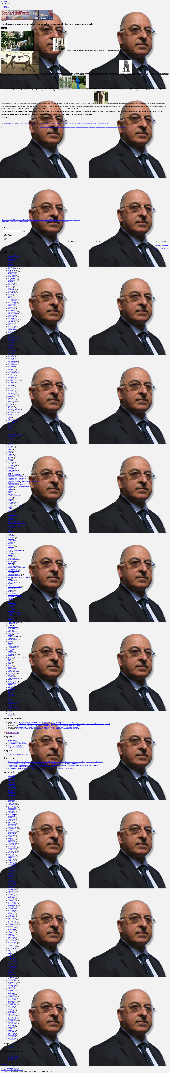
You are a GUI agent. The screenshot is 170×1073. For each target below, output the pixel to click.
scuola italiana (12, 668)
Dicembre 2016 (12, 961)
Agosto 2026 (11, 776)
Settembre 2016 (12, 966)
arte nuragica (11, 366)
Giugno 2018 (11, 932)
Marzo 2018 (11, 937)
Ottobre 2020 (11, 888)
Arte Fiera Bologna (13, 337)
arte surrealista (12, 390)
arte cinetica (14, 320)
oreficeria (10, 615)
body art (10, 411)
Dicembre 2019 (12, 904)
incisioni (13, 465)
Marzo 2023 (11, 841)
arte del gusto (11, 316)
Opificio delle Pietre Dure (15, 614)
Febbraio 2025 (12, 804)
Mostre (119, 127)
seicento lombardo (13, 671)
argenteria (14, 299)
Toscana (10, 700)
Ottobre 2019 (11, 907)
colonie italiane (12, 440)
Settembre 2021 (12, 870)
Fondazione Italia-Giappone (15, 479)
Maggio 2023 (11, 838)
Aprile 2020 (11, 897)
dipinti (9, 452)
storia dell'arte (11, 692)
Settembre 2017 (12, 947)
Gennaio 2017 (12, 960)
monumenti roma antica (14, 587)
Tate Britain (11, 695)
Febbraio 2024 (12, 824)
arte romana (11, 382)
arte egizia (10, 324)
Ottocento (10, 617)
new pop (10, 606)
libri (9, 534)
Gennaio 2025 (12, 806)
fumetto (10, 491)
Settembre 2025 (12, 793)
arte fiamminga (12, 336)
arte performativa (12, 372)
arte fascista (11, 332)
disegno (10, 454)
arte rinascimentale (13, 380)
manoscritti (11, 558)
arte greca (10, 347)
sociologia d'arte (12, 681)
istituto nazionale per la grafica (16, 523)
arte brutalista (11, 310)
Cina (9, 430)
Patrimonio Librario (13, 622)
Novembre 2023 (12, 828)
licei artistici (11, 537)
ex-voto (10, 460)
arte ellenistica (12, 326)
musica (10, 598)
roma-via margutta (91, 123)
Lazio (9, 529)
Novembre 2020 (12, 886)
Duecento (10, 455)
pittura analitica (12, 628)
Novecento (11, 611)
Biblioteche (11, 408)
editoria (10, 457)
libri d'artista (11, 535)
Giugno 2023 (11, 836)
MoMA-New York (13, 582)
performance (11, 623)
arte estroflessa (12, 329)
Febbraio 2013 (12, 1035)
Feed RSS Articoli (6, 1070)
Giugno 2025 (11, 798)
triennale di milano (13, 703)
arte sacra (10, 387)
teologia (10, 699)
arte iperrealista (12, 352)
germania (10, 500)
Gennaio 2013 (12, 1036)
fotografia (10, 487)
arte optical (11, 369)
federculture (11, 468)
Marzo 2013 (11, 1033)
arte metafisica (12, 358)
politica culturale (12, 636)
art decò (10, 296)
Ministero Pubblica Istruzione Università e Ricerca (22, 577)
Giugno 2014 (11, 1009)
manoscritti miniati (13, 559)
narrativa (10, 599)
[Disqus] (85, 151)
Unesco (10, 705)
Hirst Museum (12, 511)
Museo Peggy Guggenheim (15, 596)
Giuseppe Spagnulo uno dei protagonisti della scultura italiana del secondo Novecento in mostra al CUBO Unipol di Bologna (43, 763)
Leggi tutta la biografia (161, 245)
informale (10, 516)
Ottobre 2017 (11, 945)
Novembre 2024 (12, 809)
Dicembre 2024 (12, 808)
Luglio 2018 (11, 931)
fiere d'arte (11, 471)
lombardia (10, 543)
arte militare (11, 360)
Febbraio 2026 (12, 785)
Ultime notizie (12, 732)
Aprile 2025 (11, 801)
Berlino (10, 406)
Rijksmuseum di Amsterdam (16, 657)
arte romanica (11, 384)
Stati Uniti (10, 686)
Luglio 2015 (11, 988)
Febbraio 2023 (12, 843)
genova (10, 499)
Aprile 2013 (11, 1031)
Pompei (10, 638)
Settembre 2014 (12, 1004)
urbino (9, 708)
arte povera (11, 376)
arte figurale (11, 339)
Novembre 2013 (12, 1020)
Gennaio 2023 (12, 844)
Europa (10, 459)
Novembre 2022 (12, 848)
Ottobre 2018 (11, 926)
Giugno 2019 (11, 913)
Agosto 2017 (11, 948)
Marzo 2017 (11, 956)
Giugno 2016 (11, 971)
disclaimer (3, 1064)
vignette (10, 715)
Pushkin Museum (13, 646)
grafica (10, 508)
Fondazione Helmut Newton (16, 478)
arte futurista (11, 342)
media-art (10, 564)
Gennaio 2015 (12, 998)
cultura (97, 127)
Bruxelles (10, 414)
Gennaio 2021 (12, 883)
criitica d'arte (92, 127)
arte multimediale (12, 364)
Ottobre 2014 (11, 1003)
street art (10, 694)
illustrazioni (11, 513)
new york (10, 607)
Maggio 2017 (11, 953)
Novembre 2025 (12, 790)
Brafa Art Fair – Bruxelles (15, 412)
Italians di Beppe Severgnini (16, 745)
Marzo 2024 (11, 822)
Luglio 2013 (11, 1027)
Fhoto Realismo (12, 470)
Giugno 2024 (11, 817)
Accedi (10, 1054)
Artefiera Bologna (13, 396)
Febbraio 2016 (12, 977)
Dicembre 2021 (12, 865)
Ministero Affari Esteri (14, 574)
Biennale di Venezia (13, 409)
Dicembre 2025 (12, 788)
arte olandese (11, 368)
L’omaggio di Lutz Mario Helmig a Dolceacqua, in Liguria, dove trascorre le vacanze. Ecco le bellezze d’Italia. (45, 722)
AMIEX (10, 267)
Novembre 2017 (12, 944)
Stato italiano (11, 689)
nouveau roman (12, 609)
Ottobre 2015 (11, 984)
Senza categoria (12, 673)
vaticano (10, 710)
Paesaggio (10, 619)
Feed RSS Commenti (17, 1070)
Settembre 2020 (12, 889)
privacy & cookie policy (7, 1066)
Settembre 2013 (12, 1023)
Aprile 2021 (11, 878)
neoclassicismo (12, 604)
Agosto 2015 (11, 987)
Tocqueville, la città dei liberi (16, 747)
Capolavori (78, 127)
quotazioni (11, 649)
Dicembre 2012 (12, 1038)
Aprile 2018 (11, 936)
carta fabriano (11, 422)
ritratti (9, 659)
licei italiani (11, 539)
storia (9, 691)
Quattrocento (11, 647)
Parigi (9, 620)
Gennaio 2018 (12, 940)
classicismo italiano (13, 436)
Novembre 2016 (12, 963)
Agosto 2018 (11, 929)
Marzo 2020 (11, 899)
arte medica (11, 356)
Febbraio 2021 (12, 881)
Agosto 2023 (11, 833)
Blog (5, 6)
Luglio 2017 (11, 950)
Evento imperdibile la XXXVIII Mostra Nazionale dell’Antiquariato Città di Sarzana (31, 766)
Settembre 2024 (12, 812)
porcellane (11, 641)
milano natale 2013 (13, 569)
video (9, 713)
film (9, 473)
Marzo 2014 (11, 1014)
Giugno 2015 (11, 990)
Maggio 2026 (11, 780)
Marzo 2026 (11, 784)
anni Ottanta (51, 127)
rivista (9, 660)
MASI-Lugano (12, 561)
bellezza (73, 127)
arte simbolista (12, 388)
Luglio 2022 (11, 854)
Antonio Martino (12, 740)
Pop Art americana (13, 639)
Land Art (10, 527)
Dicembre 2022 (12, 846)
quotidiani (10, 651)
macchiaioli (11, 548)
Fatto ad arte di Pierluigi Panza (16, 742)
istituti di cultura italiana (14, 521)
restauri (10, 655)
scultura (123, 127)
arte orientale (11, 371)
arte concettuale (12, 312)
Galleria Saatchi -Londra (15, 495)
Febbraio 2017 (12, 958)
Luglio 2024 (11, 816)
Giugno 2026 (11, 779)
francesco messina (33, 123)
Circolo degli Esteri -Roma (15, 435)
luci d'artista (11, 547)
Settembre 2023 (12, 832)
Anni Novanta (12, 273)
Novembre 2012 (12, 1039)
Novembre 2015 (12, 982)
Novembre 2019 (12, 905)
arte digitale (11, 318)
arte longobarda (12, 355)
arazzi (9, 288)
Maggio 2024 (11, 819)
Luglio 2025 (11, 796)
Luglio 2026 (11, 777)
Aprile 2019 (11, 916)
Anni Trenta (11, 281)
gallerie (10, 497)
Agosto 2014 (11, 1006)
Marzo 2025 (11, 803)
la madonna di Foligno (14, 526)
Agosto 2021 (11, 872)
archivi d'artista (12, 292)
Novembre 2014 (12, 1001)
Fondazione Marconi (13, 483)
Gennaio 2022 (12, 864)
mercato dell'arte (12, 566)
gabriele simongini (44, 123)
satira (9, 663)
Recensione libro (12, 654)
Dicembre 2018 (12, 923)
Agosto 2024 (11, 814)
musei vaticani (12, 593)
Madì (9, 551)
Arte (69, 127)
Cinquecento (11, 433)
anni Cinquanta (44, 127)
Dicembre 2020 (12, 884)
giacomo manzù (54, 123)
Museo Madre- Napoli (14, 595)
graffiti (10, 507)
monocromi (11, 585)
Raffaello (10, 652)
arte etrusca (11, 331)
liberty (9, 532)
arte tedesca (11, 392)
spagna (10, 684)
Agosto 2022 (11, 852)
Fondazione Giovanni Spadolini (17, 476)
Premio (10, 643)
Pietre (9, 625)
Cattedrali (10, 427)
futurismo (10, 494)
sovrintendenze (12, 683)
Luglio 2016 (11, 969)
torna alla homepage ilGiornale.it (10, 1068)
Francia (10, 489)
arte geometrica (12, 344)
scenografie (11, 665)
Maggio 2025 (11, 800)
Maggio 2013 (11, 1030)
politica (10, 635)
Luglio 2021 (11, 873)
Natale (9, 601)
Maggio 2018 (11, 934)
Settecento (11, 676)
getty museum (12, 502)
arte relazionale (12, 379)
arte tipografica (12, 395)
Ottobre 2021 (11, 868)
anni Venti (10, 283)
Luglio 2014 (11, 1007)
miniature (10, 572)
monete (10, 583)
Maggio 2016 (11, 972)
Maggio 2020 (11, 896)
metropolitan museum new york (17, 567)
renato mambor (81, 123)
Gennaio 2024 (12, 825)
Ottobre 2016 (11, 964)
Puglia (9, 644)
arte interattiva (12, 350)
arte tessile (11, 393)
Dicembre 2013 (12, 1019)
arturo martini (7, 123)
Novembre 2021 (12, 867)
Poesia (9, 630)
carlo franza (15, 123)
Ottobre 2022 (11, 849)
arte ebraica (11, 323)
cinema (10, 432)
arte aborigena (12, 302)
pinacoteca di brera (13, 627)
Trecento (10, 702)
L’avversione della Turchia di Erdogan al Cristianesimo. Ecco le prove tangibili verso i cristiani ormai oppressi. (50, 725)
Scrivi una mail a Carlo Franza (159, 248)
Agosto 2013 (11, 1025)
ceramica (10, 428)
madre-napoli (11, 553)
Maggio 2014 (11, 1011)
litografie (10, 542)
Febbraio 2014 (12, 1015)
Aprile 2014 (11, 1012)
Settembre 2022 (12, 851)
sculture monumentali (103, 123)
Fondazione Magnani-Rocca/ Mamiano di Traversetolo (23, 481)
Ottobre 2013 (11, 1022)
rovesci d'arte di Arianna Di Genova (18, 754)
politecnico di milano (13, 633)
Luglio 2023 (11, 835)
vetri (9, 711)
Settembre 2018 (12, 928)
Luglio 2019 (11, 912)
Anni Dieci (11, 270)
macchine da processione (15, 550)
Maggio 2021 (11, 876)
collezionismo (84, 127)
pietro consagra (72, 123)
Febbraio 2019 (12, 920)
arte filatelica (11, 340)
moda (9, 579)
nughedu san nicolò (13, 612)
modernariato (11, 580)
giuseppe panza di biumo (15, 505)
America (10, 262)
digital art (10, 451)
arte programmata (13, 377)
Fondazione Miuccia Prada (15, 484)
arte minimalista (12, 363)
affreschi (10, 257)
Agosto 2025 (11, 795)
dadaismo (10, 447)
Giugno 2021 (11, 875)
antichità (10, 286)
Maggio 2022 (11, 857)
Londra (10, 545)
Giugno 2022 (11, 856)
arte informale (11, 348)
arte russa (10, 385)
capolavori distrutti (13, 420)
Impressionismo (12, 515)
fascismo (10, 467)
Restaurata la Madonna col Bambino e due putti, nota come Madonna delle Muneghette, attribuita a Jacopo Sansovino (40, 768)
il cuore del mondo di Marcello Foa (17, 743)
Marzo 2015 (11, 995)
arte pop (10, 374)
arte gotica (11, 345)
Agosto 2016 (11, 968)
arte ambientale (12, 304)
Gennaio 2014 (12, 1017)
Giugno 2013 (11, 1028)
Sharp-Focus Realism (14, 678)
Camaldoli (11, 416)
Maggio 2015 (11, 992)
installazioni (102, 127)
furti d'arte (10, 492)
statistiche (10, 687)
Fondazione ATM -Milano (15, 475)
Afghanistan (11, 259)
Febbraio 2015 (12, 996)
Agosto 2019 (11, 910)
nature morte (11, 603)
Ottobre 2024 (11, 811)
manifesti (10, 556)
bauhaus (10, 403)
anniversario (11, 284)
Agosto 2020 (11, 891)
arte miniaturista (12, 361)
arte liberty (11, 353)
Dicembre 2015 (12, 980)
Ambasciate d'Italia (13, 260)
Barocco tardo (12, 401)
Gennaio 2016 (12, 979)
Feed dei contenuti (13, 1056)
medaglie (10, 563)
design (9, 449)
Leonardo (10, 531)
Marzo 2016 (11, 976)
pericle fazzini (63, 123)
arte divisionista (12, 321)
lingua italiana (12, 540)
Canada (10, 417)
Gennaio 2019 (12, 921)
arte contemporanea (13, 313)
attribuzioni (11, 400)
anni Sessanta (58, 127)
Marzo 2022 (11, 860)
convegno (10, 443)
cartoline (10, 425)
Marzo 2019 (11, 918)
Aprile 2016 (11, 974)
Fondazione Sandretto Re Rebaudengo (18, 486)
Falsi (9, 463)
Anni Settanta (64, 127)
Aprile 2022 (11, 859)
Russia (10, 662)
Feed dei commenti (13, 1058)
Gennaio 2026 (12, 787)
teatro (9, 697)
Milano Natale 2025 (13, 571)
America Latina (12, 265)
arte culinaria (11, 315)
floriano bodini (23, 123)
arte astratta (11, 307)
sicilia (9, 679)
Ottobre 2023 (11, 830)
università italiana (13, 707)
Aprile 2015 (11, 993)
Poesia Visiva (11, 631)
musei (9, 591)
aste (9, 398)
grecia (9, 510)
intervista (10, 519)
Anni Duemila (12, 272)
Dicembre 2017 (12, 942)
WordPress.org (12, 1059)
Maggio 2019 (11, 915)
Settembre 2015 (12, 985)
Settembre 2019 (12, 908)
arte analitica (11, 305)
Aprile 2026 (11, 782)
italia (9, 524)
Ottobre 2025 (11, 792)
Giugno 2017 (11, 952)
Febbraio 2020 (12, 900)
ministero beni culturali (111, 127)
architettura (11, 291)
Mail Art (10, 555)
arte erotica (11, 328)
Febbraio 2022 (12, 862)
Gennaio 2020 (12, 902)
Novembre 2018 (12, 924)
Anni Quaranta (12, 276)
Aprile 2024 (11, 820)
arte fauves (11, 334)
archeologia (11, 289)
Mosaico (10, 588)
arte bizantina (11, 308)
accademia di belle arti (14, 256)
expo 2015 (11, 462)
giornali (10, 503)
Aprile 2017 (11, 955)
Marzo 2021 (11, 880)
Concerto (10, 441)
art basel (10, 294)
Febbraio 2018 (12, 939)
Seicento (10, 670)
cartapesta (10, 424)
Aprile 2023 (11, 840)
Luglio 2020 (11, 892)
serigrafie (10, 675)
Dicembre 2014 (12, 1000)
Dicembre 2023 (12, 827)
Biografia (6, 7)
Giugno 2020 (11, 894)
